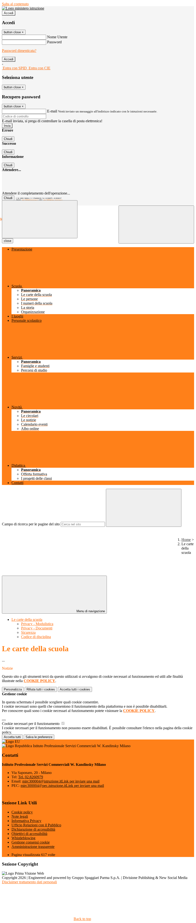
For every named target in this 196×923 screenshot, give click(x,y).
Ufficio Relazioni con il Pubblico (36, 825)
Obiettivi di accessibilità (29, 834)
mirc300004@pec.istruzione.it (53, 200)
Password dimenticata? (19, 51)
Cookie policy (22, 812)
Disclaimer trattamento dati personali (29, 882)
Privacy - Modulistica (37, 624)
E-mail (52, 111)
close (7, 241)
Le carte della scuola (26, 619)
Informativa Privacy (26, 821)
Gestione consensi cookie (30, 842)
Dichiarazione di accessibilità (33, 829)
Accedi (8, 13)
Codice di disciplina (36, 637)
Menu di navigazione (90, 611)
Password (54, 42)
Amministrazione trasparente (32, 847)
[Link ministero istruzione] (23, 8)
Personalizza (13, 689)
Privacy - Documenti (36, 628)
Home (186, 540)
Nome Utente (57, 37)
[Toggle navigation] (39, 219)
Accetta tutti (75, 689)
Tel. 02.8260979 (30, 777)
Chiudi (8, 139)
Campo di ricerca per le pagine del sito (31, 524)
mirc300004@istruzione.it (30, 200)
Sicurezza (28, 632)
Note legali (19, 816)
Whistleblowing (23, 838)
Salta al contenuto (15, 4)
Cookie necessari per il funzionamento (31, 724)
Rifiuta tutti (41, 689)
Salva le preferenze (39, 737)
